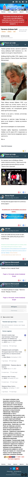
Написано (12, 45)
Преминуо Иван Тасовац (8, 376)
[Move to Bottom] (22, 474)
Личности (10, 37)
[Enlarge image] (14, 81)
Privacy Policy (10, 471)
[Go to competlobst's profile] (25, 335)
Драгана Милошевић (12, 262)
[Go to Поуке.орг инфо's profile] (2, 44)
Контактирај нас (17, 471)
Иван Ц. (6, 388)
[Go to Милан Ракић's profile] (2, 196)
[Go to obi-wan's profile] (2, 229)
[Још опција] (25, 45)
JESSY (5, 342)
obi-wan (7, 229)
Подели (14, 306)
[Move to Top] (25, 474)
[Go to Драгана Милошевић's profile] (2, 263)
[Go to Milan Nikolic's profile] (25, 350)
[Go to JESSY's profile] (25, 365)
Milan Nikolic (7, 357)
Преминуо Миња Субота (8, 386)
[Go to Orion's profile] (25, 386)
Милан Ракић (9, 196)
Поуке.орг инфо (5, 36)
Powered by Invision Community (14, 474)
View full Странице (6, 146)
